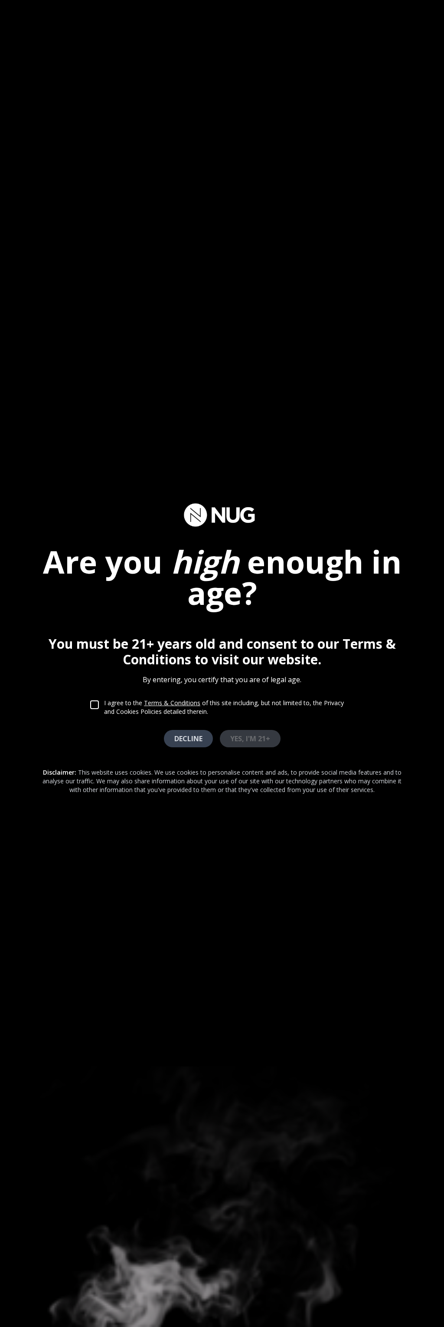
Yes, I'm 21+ (250, 738)
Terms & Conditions (172, 703)
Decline (188, 738)
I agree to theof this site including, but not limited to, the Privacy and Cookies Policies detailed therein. (224, 707)
